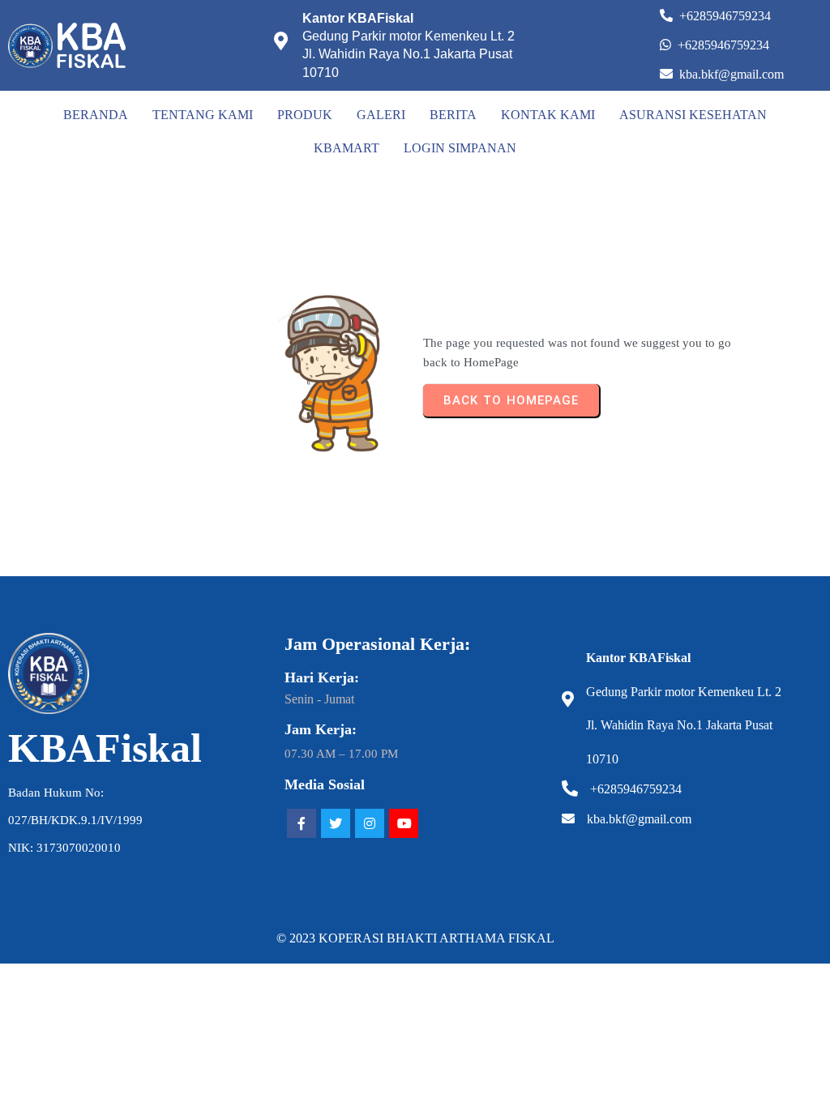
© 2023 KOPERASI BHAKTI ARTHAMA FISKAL (415, 938)
